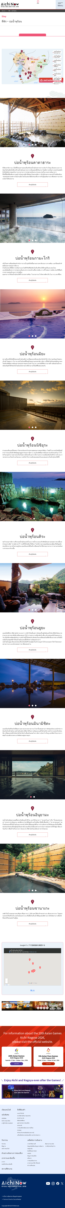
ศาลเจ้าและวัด (20, 1118)
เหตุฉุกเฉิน (29, 1148)
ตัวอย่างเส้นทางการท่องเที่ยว (12, 1153)
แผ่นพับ (29, 1153)
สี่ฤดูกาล (4, 1146)
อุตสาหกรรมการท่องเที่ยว (23, 1123)
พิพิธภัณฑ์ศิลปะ (21, 1120)
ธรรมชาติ (19, 1125)
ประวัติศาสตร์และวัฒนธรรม (24, 1115)
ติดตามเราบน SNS (49, 1143)
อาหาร (3, 1161)
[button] (29, 144)
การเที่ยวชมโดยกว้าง (50, 1146)
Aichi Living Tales (6, 1120)
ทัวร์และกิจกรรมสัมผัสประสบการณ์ (25, 1132)
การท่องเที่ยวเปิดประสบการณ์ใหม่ (25, 1127)
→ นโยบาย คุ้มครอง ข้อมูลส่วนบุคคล (12, 1196)
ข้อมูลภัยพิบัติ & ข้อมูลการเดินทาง (35, 1146)
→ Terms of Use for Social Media (11, 1199)
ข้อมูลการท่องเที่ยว (31, 1156)
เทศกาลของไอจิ (5, 1148)
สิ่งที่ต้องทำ (21, 1110)
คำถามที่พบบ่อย (31, 1165)
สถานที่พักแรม (7, 1169)
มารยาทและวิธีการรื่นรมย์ (33, 1163)
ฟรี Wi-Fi (29, 1158)
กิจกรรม (5, 1140)
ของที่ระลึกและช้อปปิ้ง (7, 1164)
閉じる (32, 990)
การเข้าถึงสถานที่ (31, 1143)
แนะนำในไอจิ (20, 1113)
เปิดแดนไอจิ (6, 1110)
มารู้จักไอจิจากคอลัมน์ (7, 1123)
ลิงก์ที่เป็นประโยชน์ (31, 1151)
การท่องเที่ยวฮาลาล (32, 1160)
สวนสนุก (19, 1130)
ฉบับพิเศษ (5, 1115)
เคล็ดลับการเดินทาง (34, 1140)
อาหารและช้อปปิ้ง (8, 1158)
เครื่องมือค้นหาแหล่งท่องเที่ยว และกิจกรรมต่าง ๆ (28, 1135)
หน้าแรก (3, 10)
